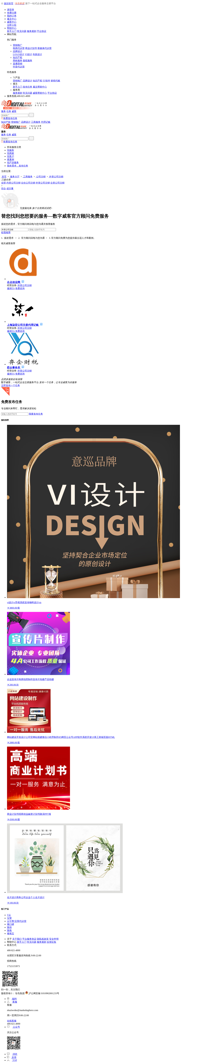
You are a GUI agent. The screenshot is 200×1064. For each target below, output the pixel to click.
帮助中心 (11, 28)
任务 (8, 111)
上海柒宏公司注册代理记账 (23, 324)
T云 (9, 915)
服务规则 (31, 31)
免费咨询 (20, 288)
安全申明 (54, 939)
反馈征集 (51, 942)
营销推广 (17, 45)
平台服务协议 (29, 939)
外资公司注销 (56, 176)
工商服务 (35, 122)
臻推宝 (10, 933)
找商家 (10, 153)
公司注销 (41, 176)
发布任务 (27, 87)
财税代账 (55, 80)
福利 (14, 999)
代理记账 (45, 122)
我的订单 (11, 16)
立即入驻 (11, 25)
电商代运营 (19, 48)
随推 (9, 930)
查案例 (10, 159)
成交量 (9, 188)
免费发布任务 (10, 118)
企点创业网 (14, 282)
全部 (3, 183)
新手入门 (11, 31)
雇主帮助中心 (40, 87)
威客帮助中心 (40, 93)
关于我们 (17, 939)
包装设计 (37, 54)
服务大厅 (14, 176)
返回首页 (8, 3)
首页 (3, 176)
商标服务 (17, 60)
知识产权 (17, 57)
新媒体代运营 (44, 48)
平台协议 (41, 31)
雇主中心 (11, 19)
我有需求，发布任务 (17, 165)
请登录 (10, 9)
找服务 (10, 150)
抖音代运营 (19, 66)
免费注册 (11, 12)
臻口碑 (10, 924)
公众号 (16, 1027)
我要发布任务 (36, 414)
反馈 (13, 1057)
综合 (3, 188)
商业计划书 (31, 48)
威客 (14, 111)
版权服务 (27, 60)
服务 (3, 111)
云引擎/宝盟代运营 (16, 921)
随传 (9, 927)
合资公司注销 (57, 183)
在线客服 (11, 1021)
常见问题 (21, 31)
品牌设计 (17, 51)
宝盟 (9, 918)
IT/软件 (46, 80)
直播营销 (17, 63)
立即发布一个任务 (10, 385)
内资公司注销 (13, 183)
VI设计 (28, 54)
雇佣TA (11, 288)
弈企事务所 (14, 367)
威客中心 (11, 22)
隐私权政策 (43, 939)
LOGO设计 (18, 54)
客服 (14, 1002)
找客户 (10, 156)
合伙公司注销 (28, 183)
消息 (14, 1054)
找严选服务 (13, 162)
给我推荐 (6, 232)
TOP (14, 1060)
